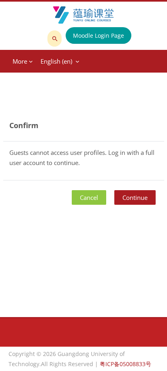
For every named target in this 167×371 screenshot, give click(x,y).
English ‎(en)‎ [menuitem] (56, 61)
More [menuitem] (20, 61)
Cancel (89, 197)
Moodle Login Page (98, 35)
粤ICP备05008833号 (125, 364)
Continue (135, 197)
